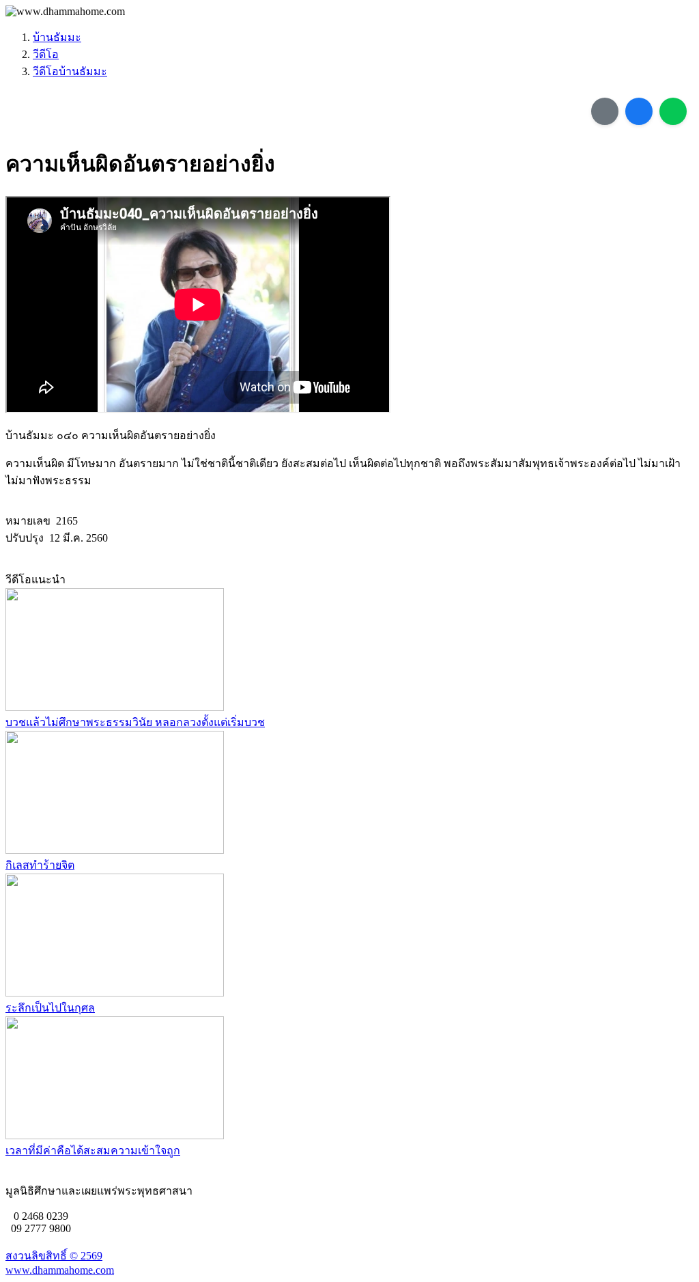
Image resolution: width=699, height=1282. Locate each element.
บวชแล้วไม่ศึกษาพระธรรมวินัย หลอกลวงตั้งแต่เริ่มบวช (135, 722)
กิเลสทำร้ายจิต (39, 865)
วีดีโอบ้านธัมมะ (70, 71)
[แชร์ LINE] (673, 111)
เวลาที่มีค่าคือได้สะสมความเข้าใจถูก (92, 1150)
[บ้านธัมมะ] (65, 11)
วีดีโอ (46, 54)
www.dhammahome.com (59, 1270)
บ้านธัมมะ (57, 37)
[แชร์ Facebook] (639, 111)
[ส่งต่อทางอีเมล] (604, 111)
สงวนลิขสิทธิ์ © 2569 (53, 1256)
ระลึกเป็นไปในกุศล (50, 1008)
